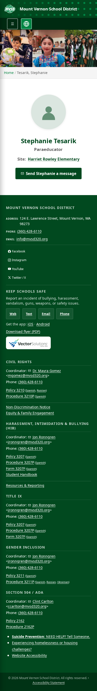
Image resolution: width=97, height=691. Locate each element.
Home (9, 72)
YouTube (18, 269)
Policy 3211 (15, 575)
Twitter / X (19, 278)
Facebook (18, 251)
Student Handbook (21, 474)
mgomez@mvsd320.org (27, 375)
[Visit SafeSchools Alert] (48, 343)
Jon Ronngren (44, 437)
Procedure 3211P (20, 581)
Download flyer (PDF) (23, 331)
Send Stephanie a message (51, 173)
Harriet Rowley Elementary (54, 159)
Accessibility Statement (49, 683)
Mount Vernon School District (48, 8)
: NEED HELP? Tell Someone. (51, 636)
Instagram (19, 260)
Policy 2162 (15, 620)
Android (43, 324)
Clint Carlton (43, 601)
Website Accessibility (29, 655)
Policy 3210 (15, 390)
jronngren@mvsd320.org (29, 442)
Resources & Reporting (25, 485)
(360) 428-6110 (29, 231)
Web (13, 314)
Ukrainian (63, 582)
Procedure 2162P (20, 626)
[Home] (10, 9)
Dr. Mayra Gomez (47, 370)
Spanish (30, 390)
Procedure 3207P (20, 462)
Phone (64, 314)
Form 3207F (15, 468)
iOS (30, 324)
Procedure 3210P (20, 396)
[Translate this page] (26, 23)
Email (46, 314)
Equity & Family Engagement (30, 413)
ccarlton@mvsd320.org (27, 606)
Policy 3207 (15, 456)
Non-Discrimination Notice (28, 407)
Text (29, 314)
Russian (41, 390)
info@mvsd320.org (32, 239)
